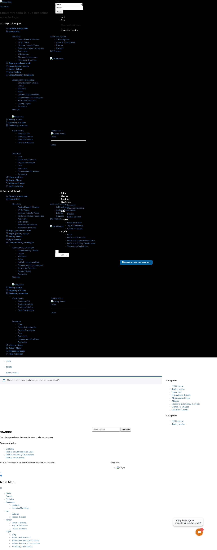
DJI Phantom (55, 51)
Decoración (176, 392)
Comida (64, 196)
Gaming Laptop (24, 103)
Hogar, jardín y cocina (18, 66)
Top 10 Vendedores (75, 226)
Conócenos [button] (66, 202)
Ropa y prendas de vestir (19, 63)
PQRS (8, 532)
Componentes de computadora (30, 97)
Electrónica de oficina (27, 60)
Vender (9, 520)
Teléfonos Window (25, 139)
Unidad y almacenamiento (28, 95)
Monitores (22, 89)
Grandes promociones (18, 28)
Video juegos (23, 54)
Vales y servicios (15, 186)
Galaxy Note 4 (57, 131)
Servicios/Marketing (75, 208)
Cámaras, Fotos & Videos (28, 45)
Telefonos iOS (24, 133)
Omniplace (4, 6)
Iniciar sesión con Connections (139, 262)
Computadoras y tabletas (28, 83)
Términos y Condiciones (77, 246)
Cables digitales (62, 39)
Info (7, 511)
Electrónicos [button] (13, 31)
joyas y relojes (14, 72)
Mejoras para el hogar (181, 398)
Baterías (59, 45)
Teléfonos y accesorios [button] (18, 126)
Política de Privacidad (76, 237)
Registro (74, 30)
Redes (20, 92)
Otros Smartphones (26, 142)
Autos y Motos (14, 180)
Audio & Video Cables (65, 42)
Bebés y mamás (15, 120)
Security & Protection (27, 100)
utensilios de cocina (180, 410)
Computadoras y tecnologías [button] (21, 75)
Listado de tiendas (74, 228)
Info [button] (63, 211)
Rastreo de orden (74, 217)
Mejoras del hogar (16, 183)
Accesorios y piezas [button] (58, 36)
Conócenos (10, 502)
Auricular (16, 109)
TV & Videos (23, 42)
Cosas (20, 156)
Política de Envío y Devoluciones (81, 243)
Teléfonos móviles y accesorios (31, 48)
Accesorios (22, 106)
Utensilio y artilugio (180, 407)
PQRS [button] (64, 231)
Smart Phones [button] (17, 131)
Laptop (21, 86)
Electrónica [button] (16, 36)
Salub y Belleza (15, 69)
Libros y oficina (15, 177)
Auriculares (22, 51)
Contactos (71, 205)
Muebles (175, 401)
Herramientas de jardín (181, 395)
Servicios (65, 199)
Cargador (60, 48)
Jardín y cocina (178, 389)
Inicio (63, 193)
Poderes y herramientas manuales (186, 404)
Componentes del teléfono (28, 171)
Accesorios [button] (16, 154)
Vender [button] (64, 220)
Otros (20, 165)
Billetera (70, 214)
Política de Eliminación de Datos (81, 240)
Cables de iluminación (27, 159)
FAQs (69, 234)
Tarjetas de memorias (26, 162)
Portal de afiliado (74, 223)
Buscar (59, 11)
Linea (53, 137)
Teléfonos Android (25, 136)
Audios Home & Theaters (28, 39)
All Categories (178, 386)
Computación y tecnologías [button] (23, 80)
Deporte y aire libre (17, 123)
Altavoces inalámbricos (27, 57)
